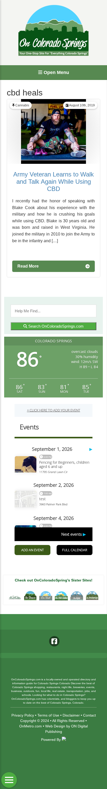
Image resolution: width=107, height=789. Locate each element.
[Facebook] (54, 641)
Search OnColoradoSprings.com (55, 326)
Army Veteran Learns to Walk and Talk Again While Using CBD (53, 181)
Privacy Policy (22, 715)
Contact (89, 715)
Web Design (55, 726)
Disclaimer (71, 715)
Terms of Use (48, 715)
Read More (28, 266)
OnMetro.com (30, 726)
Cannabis (22, 105)
